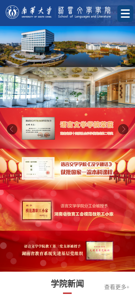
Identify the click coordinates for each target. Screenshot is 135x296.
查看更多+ (116, 82)
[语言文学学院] (58, 12)
